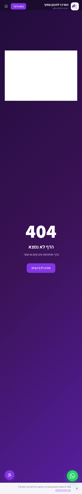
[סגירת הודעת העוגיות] (76, 488)
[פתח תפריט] (6, 6)
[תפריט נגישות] (9, 475)
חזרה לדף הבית (41, 268)
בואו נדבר (18, 6)
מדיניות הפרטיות (63, 489)
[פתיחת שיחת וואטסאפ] (72, 475)
